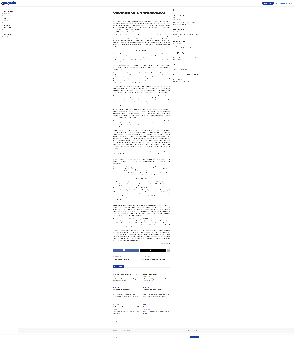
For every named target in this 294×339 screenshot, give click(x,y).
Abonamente (268, 3)
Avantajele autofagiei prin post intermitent (185, 53)
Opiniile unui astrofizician (151, 307)
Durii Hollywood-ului (178, 29)
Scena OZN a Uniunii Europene (153, 290)
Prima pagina (7, 9)
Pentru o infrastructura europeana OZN (126, 307)
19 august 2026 (177, 19)
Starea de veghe (8, 20)
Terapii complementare (9, 29)
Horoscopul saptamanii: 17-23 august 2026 (185, 74)
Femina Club (7, 18)
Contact (189, 330)
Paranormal (7, 16)
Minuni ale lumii (7, 25)
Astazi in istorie (7, 34)
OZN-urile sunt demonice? (121, 290)
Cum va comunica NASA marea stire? (125, 274)
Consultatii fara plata (9, 27)
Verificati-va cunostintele (10, 36)
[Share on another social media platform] (168, 250)
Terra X (5, 23)
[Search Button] (276, 3)
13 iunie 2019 (116, 17)
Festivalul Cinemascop (179, 41)
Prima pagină (115, 8)
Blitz (5, 32)
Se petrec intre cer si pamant (128, 17)
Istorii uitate (7, 13)
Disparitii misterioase (150, 274)
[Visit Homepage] (10, 3)
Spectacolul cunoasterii (9, 11)
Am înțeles (194, 337)
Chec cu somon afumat (179, 64)
